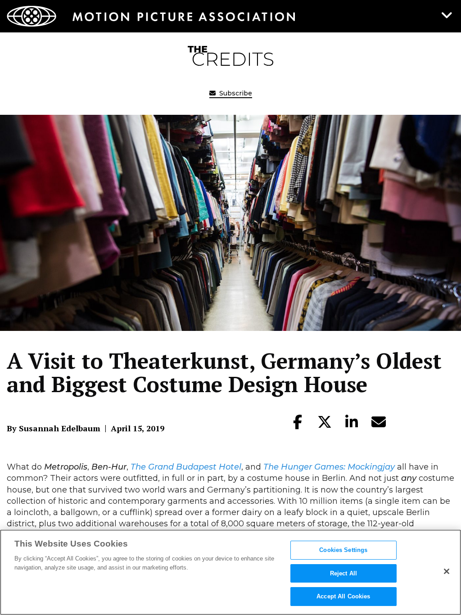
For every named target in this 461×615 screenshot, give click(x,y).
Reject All (343, 573)
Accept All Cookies (343, 596)
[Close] (446, 571)
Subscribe (234, 93)
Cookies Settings (343, 550)
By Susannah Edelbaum (53, 428)
